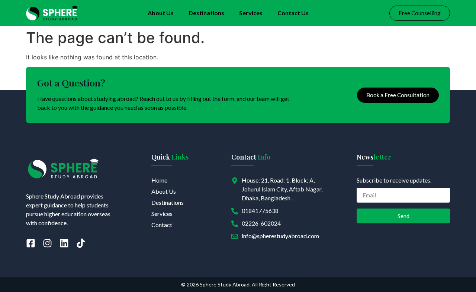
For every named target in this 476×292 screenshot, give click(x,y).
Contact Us (293, 12)
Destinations (206, 12)
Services (251, 12)
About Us (161, 12)
